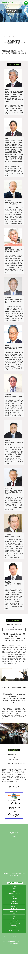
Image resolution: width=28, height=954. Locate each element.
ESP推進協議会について (14, 894)
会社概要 (14, 886)
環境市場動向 (14, 926)
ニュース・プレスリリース (14, 923)
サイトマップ (7, 937)
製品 (14, 891)
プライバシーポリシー (18, 937)
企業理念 (14, 889)
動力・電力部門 (14, 904)
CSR (14, 916)
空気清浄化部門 (14, 911)
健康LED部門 (14, 906)
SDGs (14, 918)
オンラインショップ (14, 931)
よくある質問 (14, 899)
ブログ (14, 928)
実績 (14, 913)
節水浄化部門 (14, 908)
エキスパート (14, 896)
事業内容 (14, 901)
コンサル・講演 (14, 921)
